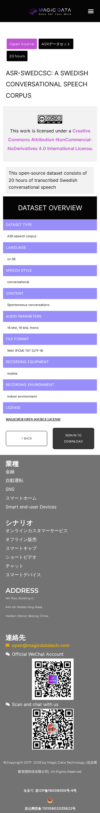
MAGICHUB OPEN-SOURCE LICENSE (33, 419)
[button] (90, 11)
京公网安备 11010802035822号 (50, 808)
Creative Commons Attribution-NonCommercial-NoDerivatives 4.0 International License (50, 139)
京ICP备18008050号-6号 (56, 790)
